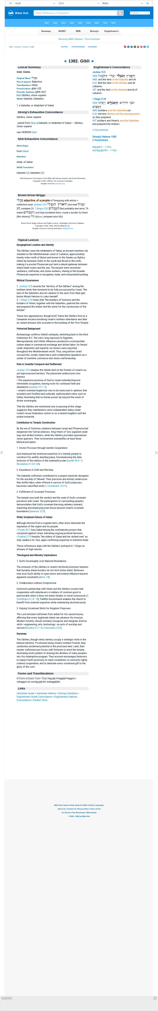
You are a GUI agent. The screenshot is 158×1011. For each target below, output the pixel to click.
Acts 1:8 (44, 577)
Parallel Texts (40, 700)
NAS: (95, 79)
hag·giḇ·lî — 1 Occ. (102, 146)
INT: (94, 89)
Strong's (18, 47)
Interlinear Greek (25, 693)
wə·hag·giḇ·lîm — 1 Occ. (104, 150)
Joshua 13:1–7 (37, 387)
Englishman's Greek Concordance (34, 696)
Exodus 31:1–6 (34, 627)
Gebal (25, 151)
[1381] (4, 459)
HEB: (95, 75)
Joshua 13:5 (40, 204)
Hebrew (26, 47)
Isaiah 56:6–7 (75, 460)
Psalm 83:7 (24, 529)
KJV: (94, 82)
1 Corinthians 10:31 (55, 485)
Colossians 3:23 (52, 627)
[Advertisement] (79, 760)
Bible (11, 47)
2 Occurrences (100, 129)
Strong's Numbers (68, 693)
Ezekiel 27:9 (24, 536)
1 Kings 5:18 (26, 299)
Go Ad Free (7, 998)
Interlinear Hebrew (46, 693)
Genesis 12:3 (37, 511)
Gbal (33, 122)
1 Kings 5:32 (41, 208)
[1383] (154, 459)
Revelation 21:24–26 (28, 464)
